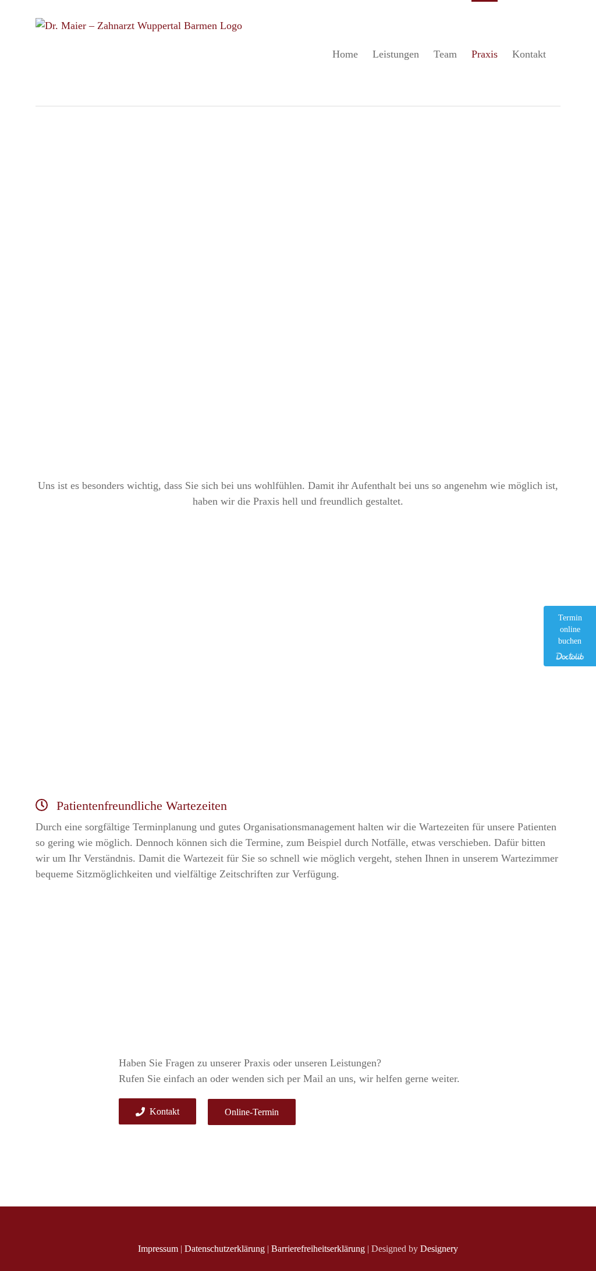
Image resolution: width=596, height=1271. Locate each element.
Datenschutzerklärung (225, 1249)
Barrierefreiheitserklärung (318, 1249)
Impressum (158, 1249)
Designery (439, 1249)
